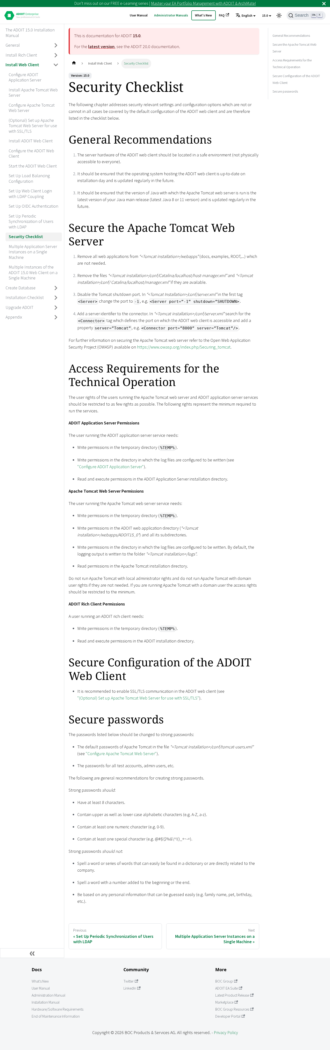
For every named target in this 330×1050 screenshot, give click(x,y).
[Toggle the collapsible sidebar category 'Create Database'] (56, 288)
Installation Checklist (25, 297)
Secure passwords (285, 91)
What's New (203, 15)
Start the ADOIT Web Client (33, 166)
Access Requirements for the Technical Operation (292, 63)
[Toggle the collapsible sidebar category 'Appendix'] (56, 317)
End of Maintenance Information (56, 1016)
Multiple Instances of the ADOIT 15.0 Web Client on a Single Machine (33, 272)
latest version (101, 46)
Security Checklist (26, 236)
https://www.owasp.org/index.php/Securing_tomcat (183, 347)
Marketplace (224, 1002)
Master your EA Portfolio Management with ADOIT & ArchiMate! (203, 3)
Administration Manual (48, 995)
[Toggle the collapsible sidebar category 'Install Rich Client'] (56, 55)
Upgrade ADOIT (19, 307)
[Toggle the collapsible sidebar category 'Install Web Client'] (56, 65)
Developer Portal (227, 1016)
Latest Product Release (232, 995)
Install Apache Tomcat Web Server (33, 92)
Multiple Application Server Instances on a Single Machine (33, 252)
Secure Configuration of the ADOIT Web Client (296, 79)
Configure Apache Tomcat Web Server (32, 107)
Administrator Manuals (171, 15)
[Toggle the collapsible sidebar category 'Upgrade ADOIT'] (56, 307)
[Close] (324, 3)
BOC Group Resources (232, 1009)
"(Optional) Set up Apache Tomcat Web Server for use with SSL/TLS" (138, 698)
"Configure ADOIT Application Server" (110, 466)
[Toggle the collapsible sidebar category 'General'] (56, 45)
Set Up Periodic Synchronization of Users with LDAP (31, 221)
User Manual (139, 15)
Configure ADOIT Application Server (25, 77)
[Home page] (74, 63)
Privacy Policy (226, 1032)
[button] (246, 15)
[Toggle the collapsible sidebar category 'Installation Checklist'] (56, 297)
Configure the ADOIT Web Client (31, 153)
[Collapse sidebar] (32, 953)
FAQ (221, 15)
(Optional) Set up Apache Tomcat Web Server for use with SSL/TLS (33, 125)
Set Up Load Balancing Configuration (29, 178)
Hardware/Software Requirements (57, 1009)
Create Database (21, 288)
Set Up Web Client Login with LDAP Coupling (30, 193)
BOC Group (224, 981)
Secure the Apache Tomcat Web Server (294, 47)
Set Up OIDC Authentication (33, 206)
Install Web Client (22, 64)
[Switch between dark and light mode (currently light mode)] (279, 15)
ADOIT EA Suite (226, 988)
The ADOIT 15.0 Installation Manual (30, 32)
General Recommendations (291, 35)
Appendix (14, 317)
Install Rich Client (21, 55)
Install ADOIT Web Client (31, 141)
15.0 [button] (265, 16)
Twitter (128, 981)
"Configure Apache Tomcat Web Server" (121, 753)
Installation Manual (45, 1002)
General (13, 45)
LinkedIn (129, 988)
